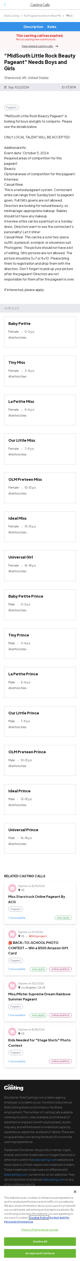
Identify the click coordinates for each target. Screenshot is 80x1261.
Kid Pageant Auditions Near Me (42, 15)
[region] (40, 1223)
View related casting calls (37, 46)
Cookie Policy (38, 1217)
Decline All (40, 1241)
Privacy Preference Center (40, 1229)
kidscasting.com (45, 1159)
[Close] (75, 1191)
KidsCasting (11, 15)
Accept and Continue (39, 1253)
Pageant (11, 107)
